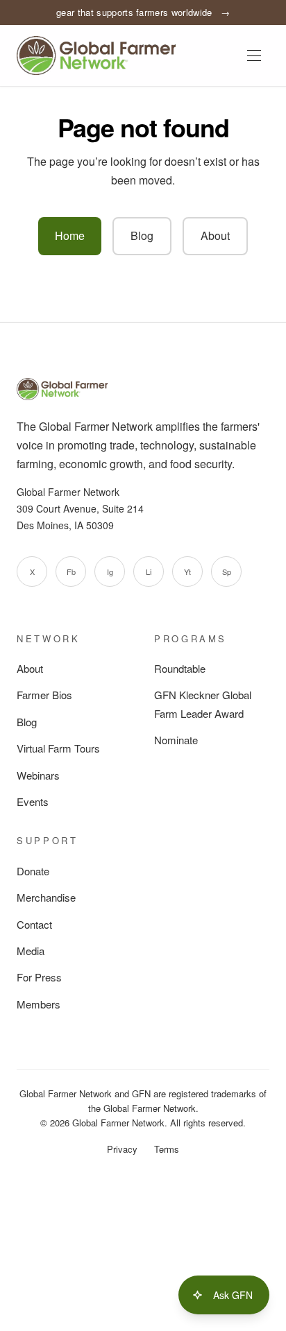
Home (70, 235)
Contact (34, 924)
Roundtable (179, 668)
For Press (39, 977)
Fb (71, 571)
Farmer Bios (44, 694)
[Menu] (254, 55)
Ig (110, 571)
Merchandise (46, 897)
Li (148, 571)
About (215, 235)
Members (38, 1004)
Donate (33, 871)
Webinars (38, 775)
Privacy (122, 1149)
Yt (187, 571)
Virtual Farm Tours (58, 748)
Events (33, 801)
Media (30, 950)
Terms (166, 1149)
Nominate (176, 739)
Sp (226, 571)
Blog (142, 235)
